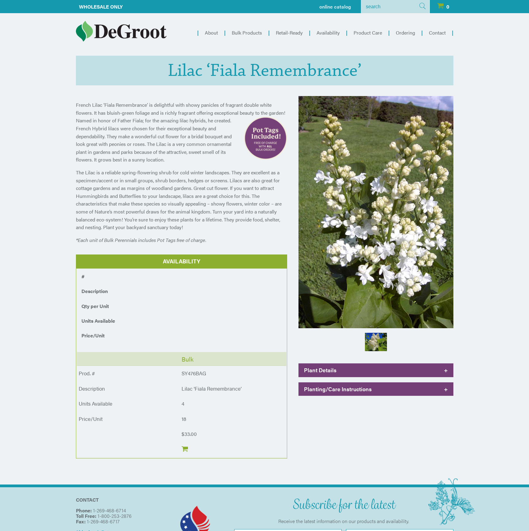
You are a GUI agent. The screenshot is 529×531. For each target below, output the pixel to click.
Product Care (368, 32)
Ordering (405, 32)
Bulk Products (247, 32)
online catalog (335, 6)
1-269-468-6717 (103, 521)
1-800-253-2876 (115, 515)
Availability (328, 32)
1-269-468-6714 (109, 510)
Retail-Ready (289, 32)
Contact (437, 32)
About (211, 32)
